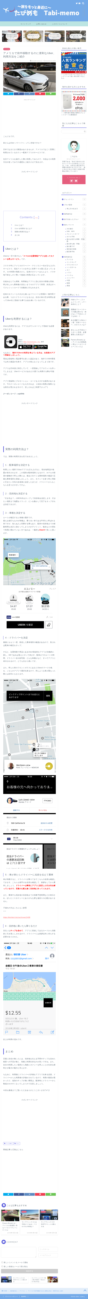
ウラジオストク (76, 265)
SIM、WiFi (76, 231)
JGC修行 (76, 229)
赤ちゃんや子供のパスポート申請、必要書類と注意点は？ (78, 332)
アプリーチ (31, 344)
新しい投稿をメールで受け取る (16, 1266)
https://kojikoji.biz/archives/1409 (16, 917)
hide (36, 218)
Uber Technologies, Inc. (31, 342)
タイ (76, 270)
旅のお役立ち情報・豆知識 (76, 240)
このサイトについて (59, 24)
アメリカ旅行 (8, 1143)
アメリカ (6, 49)
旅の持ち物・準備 (76, 244)
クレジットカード (76, 234)
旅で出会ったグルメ (74, 219)
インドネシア (76, 262)
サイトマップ (26, 24)
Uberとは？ (19, 225)
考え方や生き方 (76, 209)
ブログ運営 (74, 205)
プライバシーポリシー (11, 1296)
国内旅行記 (74, 214)
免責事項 (23, 1296)
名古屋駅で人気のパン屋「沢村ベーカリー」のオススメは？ (78, 322)
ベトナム (76, 275)
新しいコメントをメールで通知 (16, 1262)
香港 (76, 286)
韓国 (76, 283)
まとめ (17, 235)
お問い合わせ (41, 24)
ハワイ (76, 272)
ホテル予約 (76, 236)
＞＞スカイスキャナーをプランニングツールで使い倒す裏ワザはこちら (73, 76)
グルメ (17, 1143)
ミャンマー (76, 278)
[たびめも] (44, 16)
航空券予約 (76, 251)
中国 (76, 280)
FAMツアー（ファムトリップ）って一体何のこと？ (78, 302)
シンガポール (76, 267)
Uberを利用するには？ (23, 228)
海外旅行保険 (76, 249)
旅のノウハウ (74, 225)
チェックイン (74, 199)
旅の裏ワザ (76, 246)
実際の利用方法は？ (22, 232)
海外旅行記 (74, 257)
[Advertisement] (29, 117)
